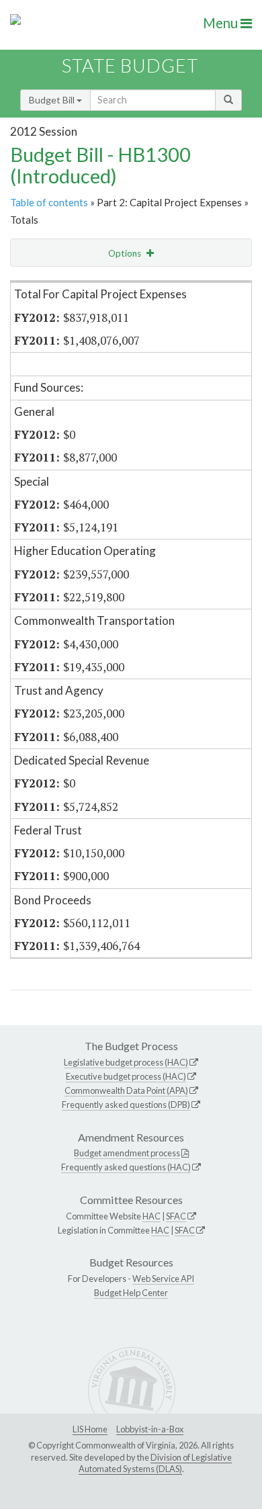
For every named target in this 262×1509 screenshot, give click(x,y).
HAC (151, 1216)
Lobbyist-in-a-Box (149, 1429)
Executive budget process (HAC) (126, 1076)
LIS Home (90, 1429)
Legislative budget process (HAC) (126, 1062)
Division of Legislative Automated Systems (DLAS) (155, 1463)
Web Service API (163, 1278)
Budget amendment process (127, 1153)
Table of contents (49, 202)
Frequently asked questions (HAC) (126, 1167)
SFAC (176, 1216)
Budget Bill (53, 99)
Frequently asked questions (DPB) (126, 1104)
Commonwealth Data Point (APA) (126, 1090)
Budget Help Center (131, 1292)
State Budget (130, 65)
